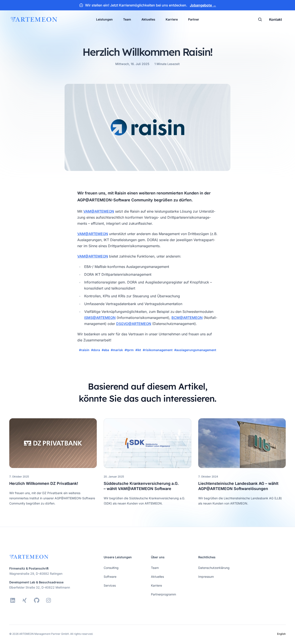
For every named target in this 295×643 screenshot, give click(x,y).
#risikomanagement (158, 350)
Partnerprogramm (163, 594)
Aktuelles (148, 19)
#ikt (138, 350)
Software (110, 576)
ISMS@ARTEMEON (100, 317)
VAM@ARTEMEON (98, 211)
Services (110, 585)
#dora (95, 350)
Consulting (111, 568)
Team (127, 19)
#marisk (117, 350)
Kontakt (275, 19)
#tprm (129, 350)
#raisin (84, 350)
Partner (193, 19)
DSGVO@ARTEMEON (133, 324)
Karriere (172, 19)
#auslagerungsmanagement (195, 350)
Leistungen (104, 19)
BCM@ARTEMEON (187, 317)
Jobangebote (203, 5)
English (281, 633)
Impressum (206, 576)
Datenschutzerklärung (214, 568)
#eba (105, 350)
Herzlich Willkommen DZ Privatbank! (43, 483)
